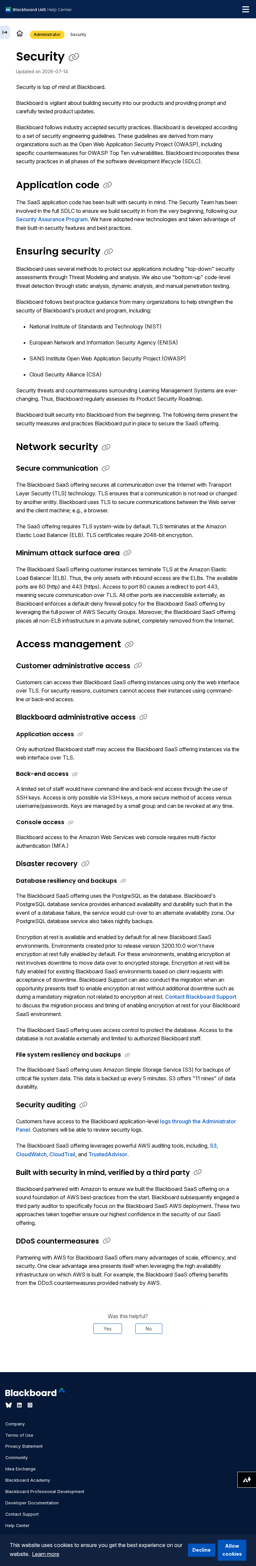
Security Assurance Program (52, 219)
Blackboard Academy (27, 1480)
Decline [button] (201, 1550)
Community (16, 1457)
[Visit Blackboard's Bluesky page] (9, 1405)
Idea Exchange (20, 1468)
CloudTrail (62, 1154)
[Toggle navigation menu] (245, 9)
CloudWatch (31, 1154)
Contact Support (22, 1514)
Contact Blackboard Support (200, 996)
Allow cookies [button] (232, 1550)
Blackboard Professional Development (44, 1491)
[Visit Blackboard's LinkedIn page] (20, 1405)
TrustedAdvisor (107, 1154)
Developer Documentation (32, 1502)
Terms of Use (19, 1435)
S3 (213, 1145)
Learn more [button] (45, 1554)
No (149, 1328)
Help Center (17, 1525)
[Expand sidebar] (5, 32)
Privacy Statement (24, 1446)
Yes (108, 1328)
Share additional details (128, 1354)
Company (15, 1423)
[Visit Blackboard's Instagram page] (30, 1405)
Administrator (47, 34)
